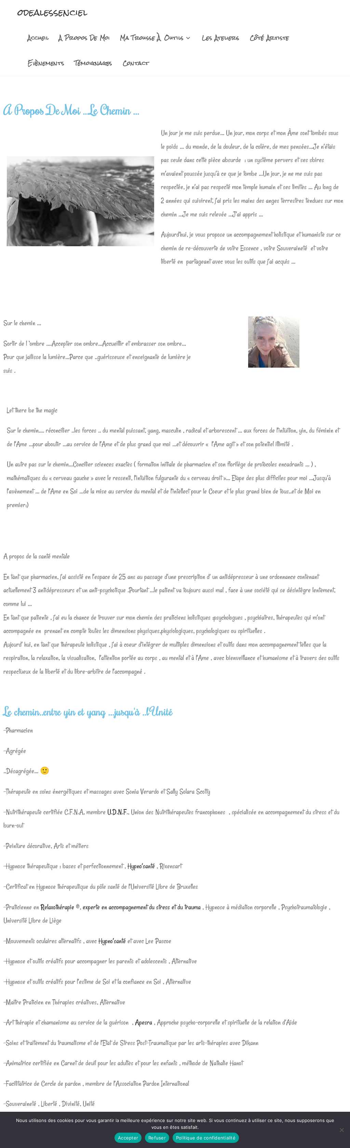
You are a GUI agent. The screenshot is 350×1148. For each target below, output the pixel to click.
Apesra (143, 1022)
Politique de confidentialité (205, 1137)
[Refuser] (341, 1129)
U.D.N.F (116, 812)
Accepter (128, 1137)
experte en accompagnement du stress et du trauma (142, 907)
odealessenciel (52, 12)
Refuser (157, 1137)
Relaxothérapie (57, 907)
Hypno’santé (141, 866)
